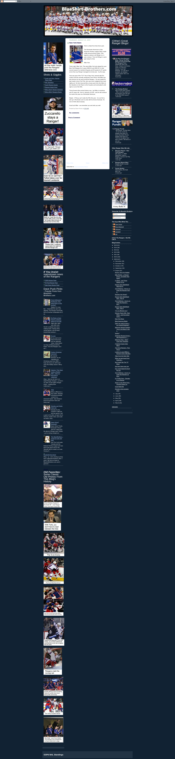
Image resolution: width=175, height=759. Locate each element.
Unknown (118, 229)
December (118, 261)
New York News (75, 43)
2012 (115, 252)
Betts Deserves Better (121, 321)
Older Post (105, 163)
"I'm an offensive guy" (121, 310)
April (116, 400)
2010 (115, 257)
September (118, 268)
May (116, 398)
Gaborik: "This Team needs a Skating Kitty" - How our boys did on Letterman (57, 373)
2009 (115, 259)
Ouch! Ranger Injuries (51, 85)
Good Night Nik (119, 386)
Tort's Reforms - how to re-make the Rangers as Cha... (122, 374)
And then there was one (122, 366)
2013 (115, 250)
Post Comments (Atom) (81, 166)
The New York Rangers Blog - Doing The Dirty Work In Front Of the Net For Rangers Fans (122, 61)
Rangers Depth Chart (51, 87)
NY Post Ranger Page (51, 283)
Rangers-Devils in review (121, 164)
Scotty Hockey (119, 168)
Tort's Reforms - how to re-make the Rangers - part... (122, 302)
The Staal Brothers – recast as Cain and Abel (57, 438)
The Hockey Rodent (121, 89)
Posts (116, 214)
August (117, 270)
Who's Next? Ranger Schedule (54, 89)
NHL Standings (49, 82)
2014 (115, 247)
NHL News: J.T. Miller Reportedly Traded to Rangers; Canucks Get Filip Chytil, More (122, 156)
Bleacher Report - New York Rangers (122, 151)
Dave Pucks (118, 224)
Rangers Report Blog (121, 162)
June (117, 396)
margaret (117, 232)
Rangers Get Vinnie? (121, 294)
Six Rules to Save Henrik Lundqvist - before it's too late (56, 319)
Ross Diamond (119, 227)
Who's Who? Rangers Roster (53, 92)
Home (87, 163)
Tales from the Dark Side (122, 356)
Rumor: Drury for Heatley (122, 272)
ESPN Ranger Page (50, 280)
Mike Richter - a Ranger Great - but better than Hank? (122, 276)
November (118, 263)
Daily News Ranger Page (52, 285)
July (116, 393)
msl (116, 234)
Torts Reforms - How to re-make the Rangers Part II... (122, 290)
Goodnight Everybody (50, 455)
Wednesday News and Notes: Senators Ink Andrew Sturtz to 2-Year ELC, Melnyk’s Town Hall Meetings (122, 67)
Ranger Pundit (119, 129)
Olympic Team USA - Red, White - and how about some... (122, 314)
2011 (115, 254)
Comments (117, 217)
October (117, 266)
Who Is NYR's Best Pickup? (122, 90)
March (117, 403)
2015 (115, 245)
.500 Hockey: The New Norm (123, 130)
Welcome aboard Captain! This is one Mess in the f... (122, 329)
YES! (52, 390)
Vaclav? (117, 333)
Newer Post (70, 163)
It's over (53, 336)
